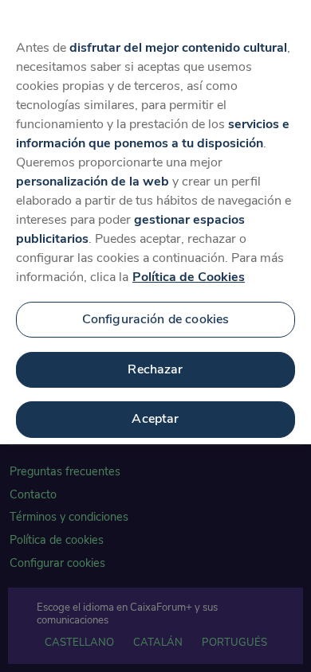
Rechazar (155, 369)
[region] (155, 222)
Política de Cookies (188, 277)
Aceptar (155, 419)
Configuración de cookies (156, 319)
